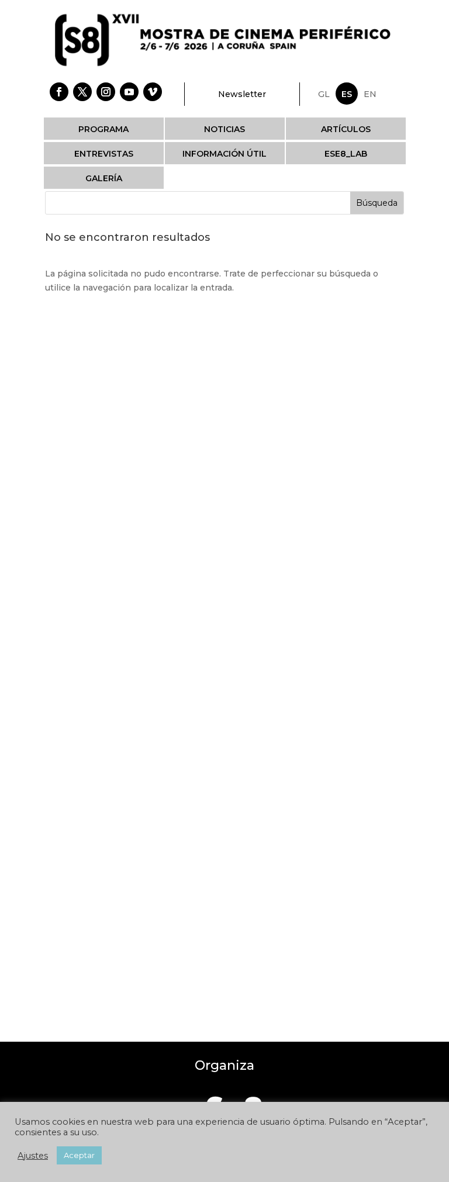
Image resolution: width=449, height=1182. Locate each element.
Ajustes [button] (33, 1155)
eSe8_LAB (345, 153)
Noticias (224, 129)
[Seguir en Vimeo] (152, 91)
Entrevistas (103, 153)
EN (370, 94)
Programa (103, 129)
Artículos (346, 129)
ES (346, 94)
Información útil (224, 153)
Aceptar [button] (79, 1155)
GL (324, 94)
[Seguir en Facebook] (59, 91)
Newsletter (242, 94)
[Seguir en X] (82, 91)
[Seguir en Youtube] (129, 91)
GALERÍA (103, 178)
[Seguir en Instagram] (105, 91)
